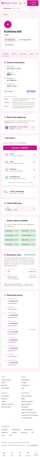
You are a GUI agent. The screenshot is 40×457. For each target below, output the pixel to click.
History (31, 54)
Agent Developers (27, 410)
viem (10, 435)
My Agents (25, 407)
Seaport (14, 432)
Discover (4, 385)
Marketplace (26, 380)
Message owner (26, 40)
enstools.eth (34, 445)
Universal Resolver (16, 284)
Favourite (11, 40)
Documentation (27, 396)
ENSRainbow (16, 430)
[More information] (12, 72)
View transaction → (13, 303)
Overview (6, 54)
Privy (3, 435)
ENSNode (5, 430)
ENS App (10, 45)
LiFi (32, 432)
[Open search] (24, 3)
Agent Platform (26, 404)
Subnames (22, 54)
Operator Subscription (29, 412)
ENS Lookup (5, 388)
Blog (23, 399)
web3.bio (4, 432)
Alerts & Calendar (7, 404)
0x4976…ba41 (32, 277)
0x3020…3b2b (32, 271)
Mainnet (15, 3)
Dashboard (5, 396)
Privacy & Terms (27, 418)
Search (4, 382)
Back (5, 14)
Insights (24, 382)
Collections (25, 385)
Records (14, 54)
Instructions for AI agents (30, 415)
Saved (3, 401)
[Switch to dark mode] (20, 3)
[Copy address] (33, 127)
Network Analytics (27, 401)
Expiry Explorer (6, 380)
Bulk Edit (4, 399)
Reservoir (24, 432)
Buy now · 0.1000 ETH (20, 148)
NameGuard (28, 430)
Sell (23, 388)
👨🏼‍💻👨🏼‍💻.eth (10, 74)
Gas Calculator (6, 407)
